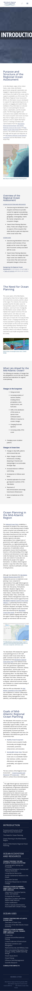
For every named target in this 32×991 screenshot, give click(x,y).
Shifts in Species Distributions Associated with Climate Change (15, 905)
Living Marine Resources (13, 873)
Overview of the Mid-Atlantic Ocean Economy (16, 925)
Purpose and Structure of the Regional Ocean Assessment (13, 831)
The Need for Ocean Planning (13, 835)
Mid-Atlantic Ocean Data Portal (14, 642)
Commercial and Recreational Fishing (14, 938)
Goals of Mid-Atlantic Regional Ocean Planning (15, 845)
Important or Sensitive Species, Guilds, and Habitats (15, 893)
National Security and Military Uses (16, 948)
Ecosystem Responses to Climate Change (16, 882)
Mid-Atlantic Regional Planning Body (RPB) (16, 982)
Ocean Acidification (11, 902)
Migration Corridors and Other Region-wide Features (15, 899)
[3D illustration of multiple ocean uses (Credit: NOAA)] (16, 349)
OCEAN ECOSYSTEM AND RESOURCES (14, 204)
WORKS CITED (16, 977)
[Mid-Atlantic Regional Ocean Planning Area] (16, 176)
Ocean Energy (9, 958)
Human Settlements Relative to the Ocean (16, 876)
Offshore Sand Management (14, 960)
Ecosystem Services (11, 879)
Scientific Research (11, 963)
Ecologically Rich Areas (12, 896)
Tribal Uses (9, 935)
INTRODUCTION (11, 825)
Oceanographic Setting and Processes (14, 866)
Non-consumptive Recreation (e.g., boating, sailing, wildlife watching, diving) (16, 951)
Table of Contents (9, 271)
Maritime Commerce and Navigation (13, 944)
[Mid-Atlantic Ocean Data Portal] (16, 640)
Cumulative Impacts (11, 966)
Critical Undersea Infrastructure (15, 941)
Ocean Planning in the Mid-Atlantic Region (14, 839)
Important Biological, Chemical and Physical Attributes (16, 870)
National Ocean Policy (12, 524)
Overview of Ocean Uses (13, 922)
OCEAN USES (7, 238)
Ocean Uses (15, 775)
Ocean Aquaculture (11, 956)
